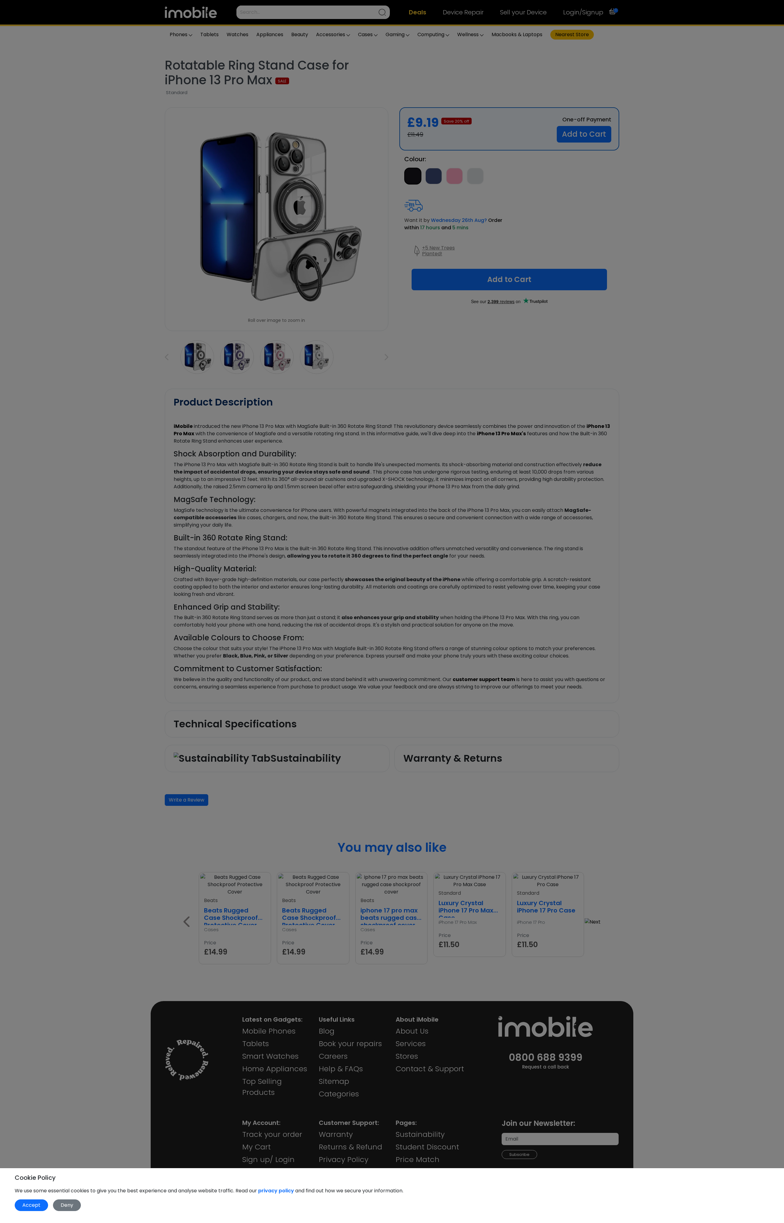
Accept (31, 1205)
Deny (67, 1205)
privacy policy (276, 1190)
